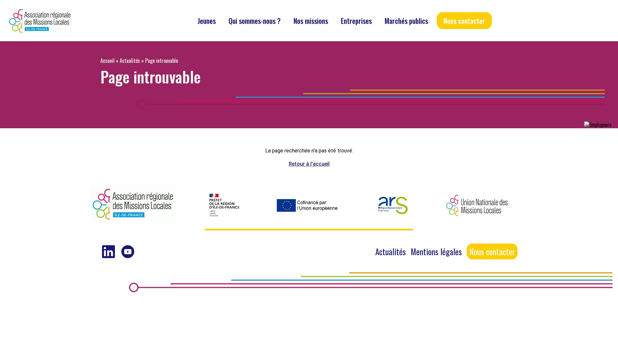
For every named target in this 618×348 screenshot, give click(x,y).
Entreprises (356, 20)
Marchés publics (406, 20)
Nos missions (311, 20)
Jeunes (207, 20)
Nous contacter (464, 20)
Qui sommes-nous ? (255, 20)
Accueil (107, 60)
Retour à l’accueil (309, 164)
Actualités (130, 60)
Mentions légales (436, 251)
